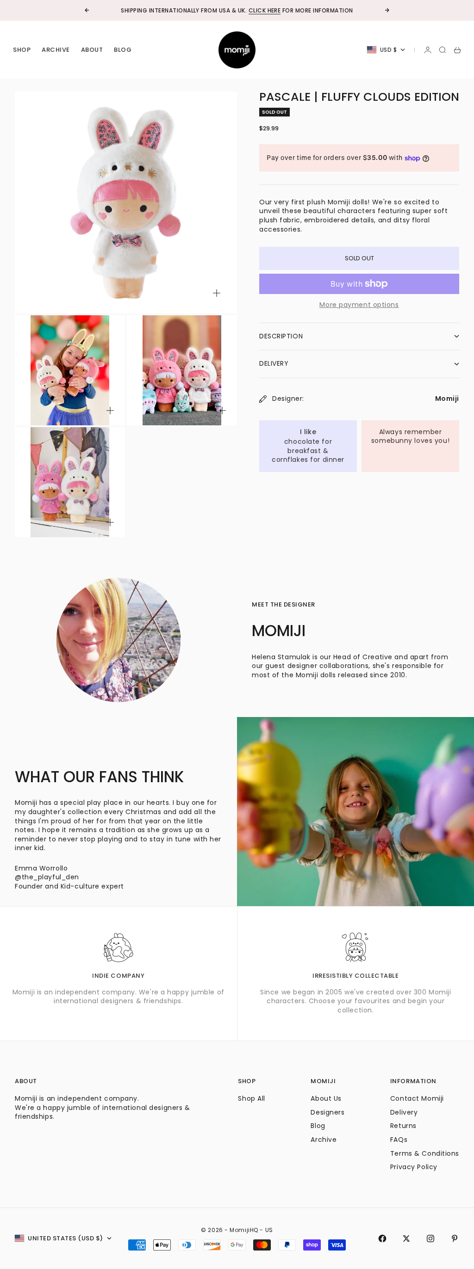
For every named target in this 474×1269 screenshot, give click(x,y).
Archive (56, 49)
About (92, 49)
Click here (265, 10)
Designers (327, 1112)
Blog (122, 49)
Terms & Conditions (424, 1153)
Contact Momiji (417, 1098)
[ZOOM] (216, 293)
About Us (326, 1098)
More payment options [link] (359, 304)
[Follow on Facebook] (382, 1238)
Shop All (251, 1098)
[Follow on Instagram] (430, 1238)
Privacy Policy (413, 1166)
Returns (403, 1125)
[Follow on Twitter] (406, 1238)
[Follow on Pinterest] (454, 1238)
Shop (22, 49)
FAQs (398, 1139)
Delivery (404, 1112)
